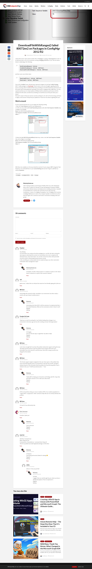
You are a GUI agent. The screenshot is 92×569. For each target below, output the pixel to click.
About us (80, 6)
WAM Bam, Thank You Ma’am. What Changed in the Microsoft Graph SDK (50, 546)
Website (47, 233)
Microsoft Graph (48, 496)
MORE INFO (81, 566)
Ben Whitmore (44, 511)
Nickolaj (28, 301)
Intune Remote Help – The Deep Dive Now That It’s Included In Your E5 (50, 524)
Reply (21, 263)
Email (32, 233)
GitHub (74, 6)
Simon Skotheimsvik (46, 533)
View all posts (26, 200)
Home (25, 6)
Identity (36, 6)
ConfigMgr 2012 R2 (25, 175)
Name (16, 233)
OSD (32, 175)
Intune (30, 6)
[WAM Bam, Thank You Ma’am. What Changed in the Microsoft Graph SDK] (25, 548)
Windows (43, 6)
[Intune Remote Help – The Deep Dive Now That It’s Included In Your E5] (25, 526)
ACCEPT (75, 566)
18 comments (43, 55)
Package (36, 175)
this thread (30, 86)
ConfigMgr (50, 6)
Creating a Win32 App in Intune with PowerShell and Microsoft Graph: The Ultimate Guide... (50, 502)
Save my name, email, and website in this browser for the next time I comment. (31, 238)
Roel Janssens (23, 411)
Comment (17, 217)
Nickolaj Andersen (29, 55)
